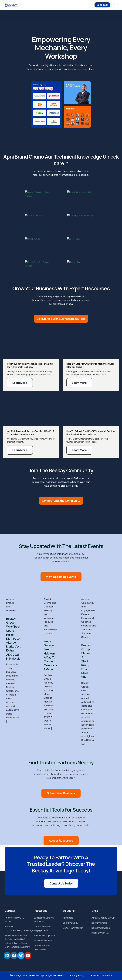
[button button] (79, 382)
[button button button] (20, 450)
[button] (20, 382)
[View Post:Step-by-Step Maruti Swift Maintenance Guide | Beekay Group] (91, 343)
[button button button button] (79, 450)
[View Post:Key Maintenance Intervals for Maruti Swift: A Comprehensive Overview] (31, 410)
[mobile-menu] (115, 5)
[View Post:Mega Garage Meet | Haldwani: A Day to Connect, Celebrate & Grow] (48, 591)
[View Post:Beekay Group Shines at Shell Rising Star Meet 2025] (86, 591)
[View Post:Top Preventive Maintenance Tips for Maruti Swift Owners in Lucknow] (31, 343)
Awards (10, 599)
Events (85, 614)
